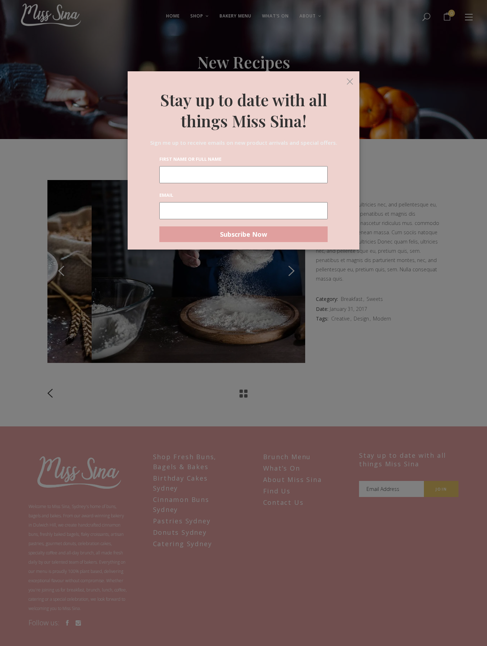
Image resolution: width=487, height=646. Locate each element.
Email (166, 195)
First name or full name (190, 159)
